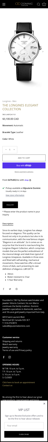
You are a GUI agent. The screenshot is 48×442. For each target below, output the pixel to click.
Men (14, 101)
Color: (5, 139)
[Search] (38, 4)
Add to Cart (24, 158)
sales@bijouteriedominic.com (16, 326)
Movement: (7, 125)
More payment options (24, 172)
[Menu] (4, 4)
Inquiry (10, 205)
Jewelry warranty (10, 347)
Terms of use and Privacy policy (17, 350)
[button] (5, 51)
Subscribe (24, 434)
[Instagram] (9, 357)
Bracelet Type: (9, 132)
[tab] (9, 223)
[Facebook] (3, 357)
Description (7, 223)
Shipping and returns (12, 341)
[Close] (44, 403)
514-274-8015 (11, 323)
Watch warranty (9, 344)
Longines (6, 101)
